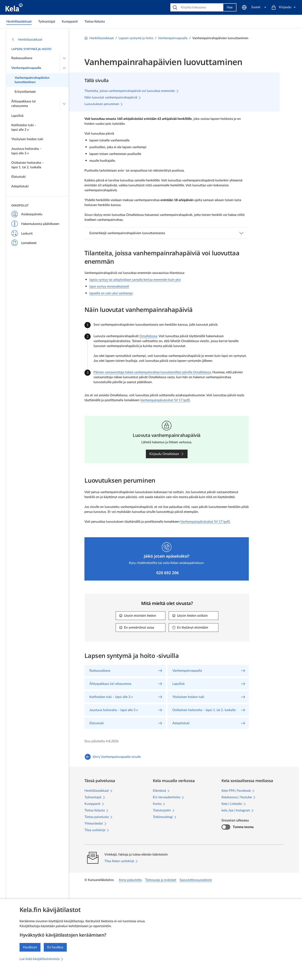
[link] (19, 21)
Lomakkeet (29, 243)
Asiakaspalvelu (31, 214)
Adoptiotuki (20, 186)
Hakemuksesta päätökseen (40, 224)
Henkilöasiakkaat (30, 39)
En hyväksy (55, 947)
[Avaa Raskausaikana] (64, 58)
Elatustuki (18, 176)
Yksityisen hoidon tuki (27, 139)
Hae (230, 7)
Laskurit (27, 233)
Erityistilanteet (25, 91)
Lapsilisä (17, 115)
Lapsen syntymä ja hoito (31, 49)
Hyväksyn (30, 947)
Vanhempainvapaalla (26, 68)
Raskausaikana (21, 58)
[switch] (225, 827)
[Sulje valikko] (64, 68)
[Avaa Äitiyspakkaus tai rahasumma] (64, 104)
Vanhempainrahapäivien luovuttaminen (32, 80)
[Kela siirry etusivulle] (14, 7)
